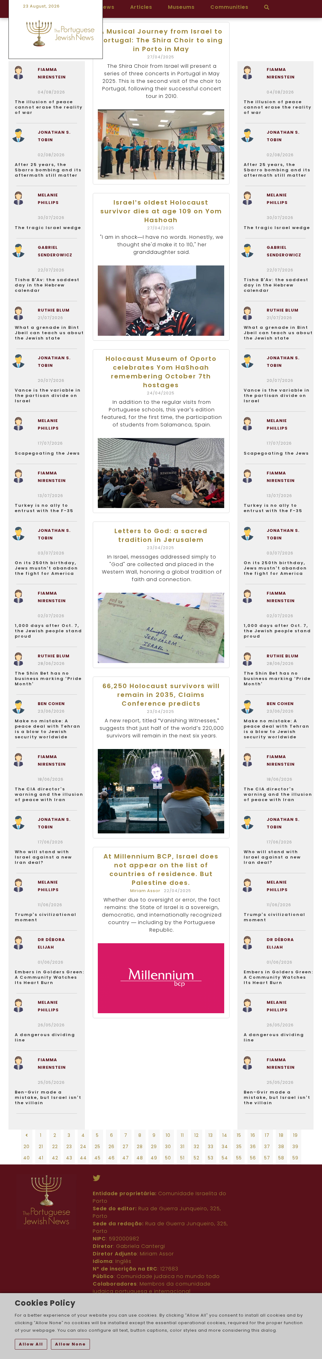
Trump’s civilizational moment (45, 917)
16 (253, 1135)
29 (154, 1146)
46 (111, 1158)
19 (295, 1135)
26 (111, 1146)
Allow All (31, 1344)
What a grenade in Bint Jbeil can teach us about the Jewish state (49, 333)
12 (196, 1135)
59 (295, 1158)
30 (168, 1146)
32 (196, 1146)
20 (27, 1146)
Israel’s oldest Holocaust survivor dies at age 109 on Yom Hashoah (161, 211)
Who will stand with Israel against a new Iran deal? (43, 857)
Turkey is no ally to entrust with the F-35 (44, 508)
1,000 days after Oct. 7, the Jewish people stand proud (48, 631)
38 (281, 1146)
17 (267, 1135)
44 (83, 1158)
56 (253, 1158)
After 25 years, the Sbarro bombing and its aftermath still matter (48, 170)
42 (55, 1158)
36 (253, 1146)
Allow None (70, 1344)
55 (239, 1158)
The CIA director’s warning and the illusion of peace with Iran (49, 794)
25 (97, 1146)
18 (281, 1135)
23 (69, 1146)
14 (224, 1135)
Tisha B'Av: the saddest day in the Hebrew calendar (47, 285)
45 (97, 1158)
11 (182, 1135)
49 (154, 1158)
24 (83, 1146)
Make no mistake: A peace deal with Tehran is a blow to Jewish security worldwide (47, 729)
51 (182, 1158)
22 (55, 1146)
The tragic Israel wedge (48, 227)
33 (211, 1146)
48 (139, 1158)
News (106, 7)
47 (125, 1158)
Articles (141, 7)
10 (168, 1135)
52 (196, 1158)
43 (69, 1158)
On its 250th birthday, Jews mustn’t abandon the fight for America (46, 568)
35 (239, 1146)
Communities (229, 7)
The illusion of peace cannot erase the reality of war (49, 107)
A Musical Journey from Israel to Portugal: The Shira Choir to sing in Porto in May (161, 40)
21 (41, 1146)
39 (295, 1146)
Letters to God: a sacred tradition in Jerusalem (161, 535)
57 (267, 1158)
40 (26, 1158)
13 (210, 1135)
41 (40, 1158)
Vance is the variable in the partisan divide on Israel (48, 396)
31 (182, 1146)
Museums (181, 7)
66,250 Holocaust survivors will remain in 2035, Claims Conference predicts (161, 695)
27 (126, 1146)
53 (211, 1158)
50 (168, 1158)
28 (140, 1146)
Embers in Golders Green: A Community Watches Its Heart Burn (49, 977)
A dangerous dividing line (45, 1037)
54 (225, 1158)
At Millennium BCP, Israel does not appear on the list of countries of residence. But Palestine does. (161, 869)
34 (225, 1146)
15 (239, 1135)
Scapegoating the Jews (47, 453)
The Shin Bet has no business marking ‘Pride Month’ (48, 679)
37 (267, 1146)
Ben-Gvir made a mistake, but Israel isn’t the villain (48, 1097)
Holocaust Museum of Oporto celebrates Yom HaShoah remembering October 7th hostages (161, 371)
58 (281, 1158)
